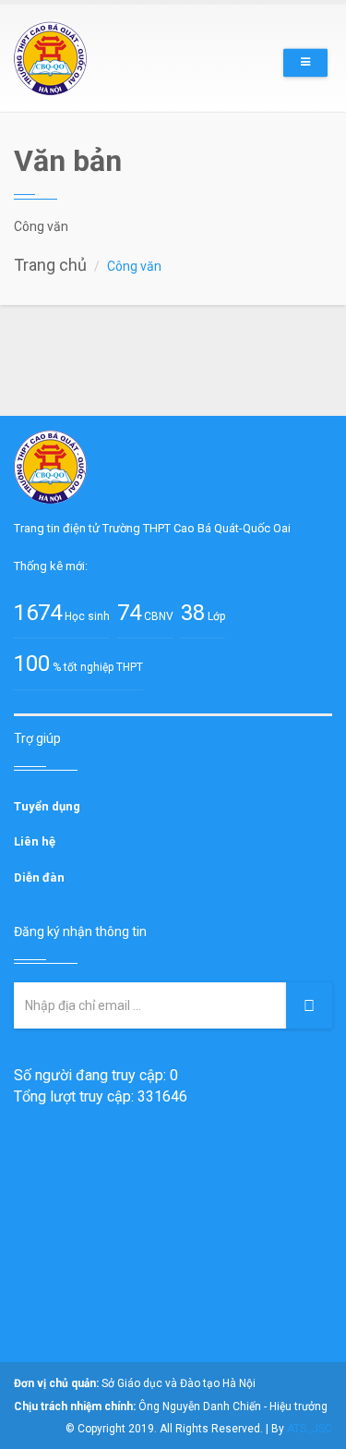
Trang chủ (50, 264)
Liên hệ (34, 841)
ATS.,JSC (309, 1428)
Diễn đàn (39, 877)
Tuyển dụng (47, 806)
